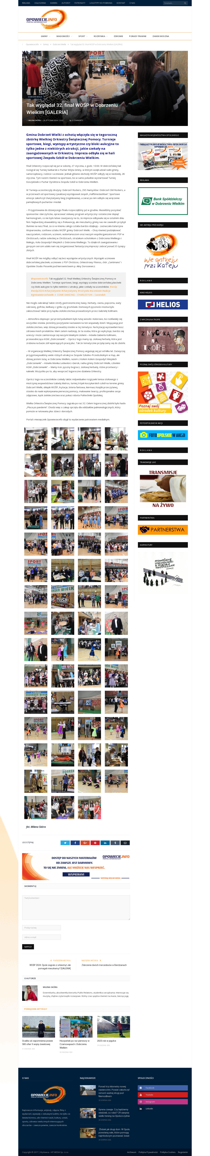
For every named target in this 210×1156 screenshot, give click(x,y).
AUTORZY (66, 3)
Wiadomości (63, 36)
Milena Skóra (34, 120)
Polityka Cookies (168, 1152)
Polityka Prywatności (148, 1152)
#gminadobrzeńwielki (42, 294)
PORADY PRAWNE (137, 36)
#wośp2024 (37, 290)
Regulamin (183, 1152)
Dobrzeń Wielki (35, 97)
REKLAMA (26, 3)
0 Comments (77, 120)
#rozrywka (83, 290)
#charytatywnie (52, 290)
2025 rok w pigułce (106, 1040)
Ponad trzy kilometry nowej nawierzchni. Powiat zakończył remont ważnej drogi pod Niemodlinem (114, 1091)
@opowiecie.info (39, 278)
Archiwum (131, 1152)
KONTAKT (121, 3)
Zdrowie (118, 36)
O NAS (132, 3)
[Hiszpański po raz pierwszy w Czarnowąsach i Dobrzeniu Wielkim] (76, 1027)
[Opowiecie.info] (45, 18)
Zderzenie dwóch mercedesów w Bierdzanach (104, 965)
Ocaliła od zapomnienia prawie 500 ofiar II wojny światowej (37, 1042)
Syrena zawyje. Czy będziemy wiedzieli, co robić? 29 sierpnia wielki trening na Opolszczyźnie (114, 1112)
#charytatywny (69, 290)
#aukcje (106, 290)
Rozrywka (99, 36)
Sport (81, 36)
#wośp (113, 286)
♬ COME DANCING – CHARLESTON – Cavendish (79, 294)
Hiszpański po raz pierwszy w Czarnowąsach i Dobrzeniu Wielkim (74, 1044)
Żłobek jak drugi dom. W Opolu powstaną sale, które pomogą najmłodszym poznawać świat (114, 1132)
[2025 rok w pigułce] (113, 1027)
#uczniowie (96, 290)
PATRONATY (80, 3)
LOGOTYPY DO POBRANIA (101, 3)
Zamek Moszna (161, 36)
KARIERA (53, 3)
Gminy (44, 36)
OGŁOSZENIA (40, 3)
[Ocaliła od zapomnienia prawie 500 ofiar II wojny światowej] (38, 1027)
